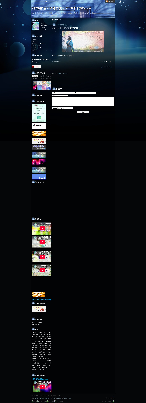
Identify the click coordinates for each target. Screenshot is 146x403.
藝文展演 (65, 73)
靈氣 (37, 334)
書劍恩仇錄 (42, 352)
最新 (50, 343)
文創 (33, 345)
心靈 (36, 336)
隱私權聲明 (65, 398)
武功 (33, 349)
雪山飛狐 (49, 356)
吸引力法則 (48, 341)
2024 (50, 365)
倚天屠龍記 (41, 356)
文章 (35, 1)
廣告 (50, 332)
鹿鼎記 (49, 354)
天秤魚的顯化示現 (42, 367)
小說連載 (49, 349)
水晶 (41, 334)
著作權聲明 (58, 398)
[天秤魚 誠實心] (48, 87)
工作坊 (44, 363)
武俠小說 (34, 352)
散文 (33, 339)
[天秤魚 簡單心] (44, 87)
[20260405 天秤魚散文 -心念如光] (35, 83)
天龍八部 (34, 360)
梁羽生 (43, 369)
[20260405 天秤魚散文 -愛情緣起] (39, 83)
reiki (33, 341)
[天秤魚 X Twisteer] (35, 87)
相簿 (46, 1)
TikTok (33, 367)
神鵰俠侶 (42, 354)
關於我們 (41, 398)
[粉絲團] (32, 401)
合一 (43, 341)
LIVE (40, 349)
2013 (39, 336)
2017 (45, 343)
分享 (106, 67)
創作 (50, 336)
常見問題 (47, 398)
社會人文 (60, 73)
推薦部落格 (44, 25)
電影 (43, 336)
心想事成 (49, 334)
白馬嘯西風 (48, 360)
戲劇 (44, 349)
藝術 (33, 347)
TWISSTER (34, 369)
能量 (44, 334)
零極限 (33, 334)
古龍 (40, 369)
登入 (103, 401)
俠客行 (49, 352)
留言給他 (43, 29)
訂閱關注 (43, 27)
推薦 (102, 67)
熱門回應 (42, 78)
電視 (45, 332)
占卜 (50, 363)
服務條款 (52, 398)
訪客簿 (56, 1)
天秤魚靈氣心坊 (35, 363)
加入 (106, 401)
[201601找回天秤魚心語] (44, 83)
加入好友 (43, 23)
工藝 (36, 345)
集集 (43, 345)
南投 (46, 345)
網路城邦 (110, 401)
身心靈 (49, 339)
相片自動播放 (57, 19)
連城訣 (49, 358)
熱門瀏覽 (35, 78)
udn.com (112, 398)
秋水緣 (33, 343)
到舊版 (89, 8)
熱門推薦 (48, 78)
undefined (34, 332)
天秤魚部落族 (36, 324)
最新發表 (35, 76)
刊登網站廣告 (35, 398)
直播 (36, 349)
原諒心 (39, 365)
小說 (37, 339)
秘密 (33, 336)
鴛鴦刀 (44, 358)
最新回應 (42, 76)
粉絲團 (35, 401)
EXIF (111, 67)
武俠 (41, 339)
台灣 (45, 339)
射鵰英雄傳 (34, 354)
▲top (113, 396)
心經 (46, 347)
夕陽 (40, 347)
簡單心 (44, 365)
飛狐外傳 (34, 358)
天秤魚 (33, 30)
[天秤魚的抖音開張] (39, 87)
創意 (50, 345)
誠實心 (33, 365)
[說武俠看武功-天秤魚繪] (48, 83)
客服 (70, 398)
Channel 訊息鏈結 (37, 322)
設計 (36, 347)
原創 (46, 336)
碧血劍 (39, 358)
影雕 (40, 345)
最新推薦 (48, 76)
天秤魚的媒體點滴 (62, 25)
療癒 (39, 341)
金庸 (50, 347)
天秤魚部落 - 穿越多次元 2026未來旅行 (58, 8)
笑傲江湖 (34, 356)
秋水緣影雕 (39, 343)
